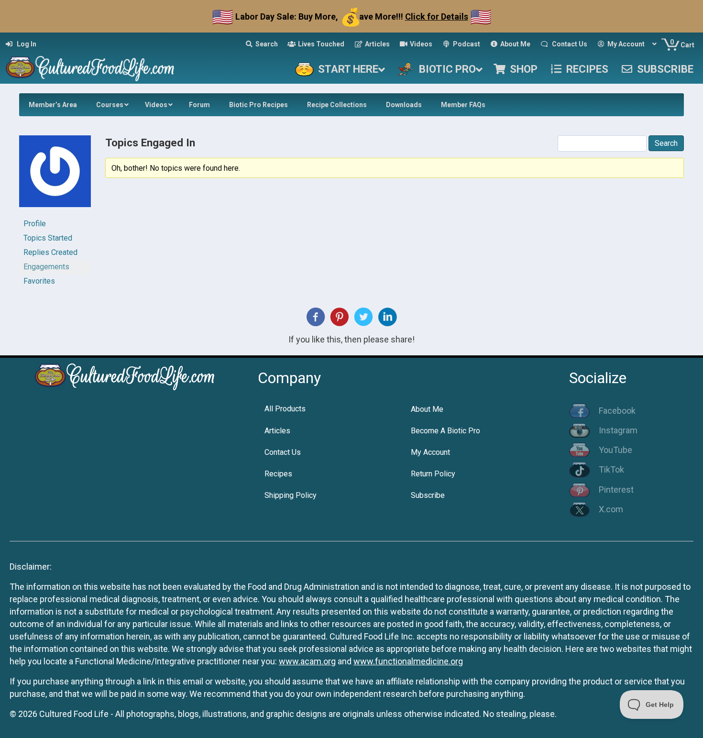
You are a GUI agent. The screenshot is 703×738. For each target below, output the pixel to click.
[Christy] (55, 175)
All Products (285, 408)
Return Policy (433, 473)
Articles (277, 430)
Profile (34, 223)
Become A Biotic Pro (445, 430)
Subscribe (428, 495)
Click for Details (436, 16)
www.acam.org (307, 661)
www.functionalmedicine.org (408, 661)
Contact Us (282, 452)
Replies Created (50, 252)
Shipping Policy (290, 495)
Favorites (39, 281)
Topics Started (47, 237)
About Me (427, 409)
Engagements (46, 266)
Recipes (278, 473)
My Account (430, 452)
